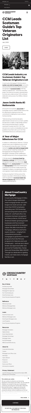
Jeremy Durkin (16, 164)
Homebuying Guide (7, 286)
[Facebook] (3, 279)
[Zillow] (21, 279)
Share (6, 47)
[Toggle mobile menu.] (27, 12)
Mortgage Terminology (8, 336)
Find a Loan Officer (7, 364)
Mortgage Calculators (7, 329)
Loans (4, 312)
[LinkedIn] (6, 279)
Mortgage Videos (6, 338)
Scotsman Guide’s (15, 88)
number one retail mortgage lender (12, 85)
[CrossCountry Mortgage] (9, 12)
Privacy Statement (8, 370)
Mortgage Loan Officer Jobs (9, 353)
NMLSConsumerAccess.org (8, 342)
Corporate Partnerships (8, 349)
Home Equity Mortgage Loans (9, 319)
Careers (4, 351)
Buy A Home (6, 284)
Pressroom (5, 359)
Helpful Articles (5, 332)
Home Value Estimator (7, 334)
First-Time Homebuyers (7, 293)
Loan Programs (6, 321)
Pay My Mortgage (6, 340)
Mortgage (6, 4)
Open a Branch (6, 357)
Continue (15, 402)
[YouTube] (17, 279)
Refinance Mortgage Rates (8, 306)
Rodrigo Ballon (9, 165)
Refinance (5, 301)
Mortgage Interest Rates (8, 288)
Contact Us (5, 362)
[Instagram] (13, 279)
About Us (5, 347)
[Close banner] (28, 378)
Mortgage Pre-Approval (8, 290)
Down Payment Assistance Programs (11, 297)
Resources (5, 327)
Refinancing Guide (6, 303)
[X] (10, 279)
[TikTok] (24, 279)
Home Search (7, 7)
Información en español (8, 366)
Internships (5, 355)
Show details (24, 397)
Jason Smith (20, 108)
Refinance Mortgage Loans (8, 308)
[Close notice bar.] (29, 5)
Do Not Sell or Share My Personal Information (15, 409)
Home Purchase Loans (7, 295)
